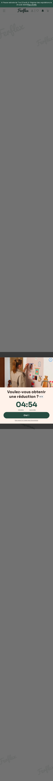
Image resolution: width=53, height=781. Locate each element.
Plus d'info (32, 4)
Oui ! (26, 415)
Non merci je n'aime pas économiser (26, 420)
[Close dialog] (50, 359)
